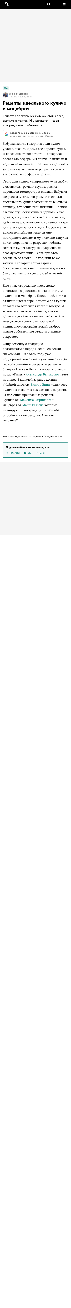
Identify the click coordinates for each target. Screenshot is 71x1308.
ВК (29, 453)
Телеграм (15, 453)
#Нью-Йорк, (43, 436)
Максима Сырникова (36, 400)
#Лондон (56, 436)
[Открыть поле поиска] (49, 4)
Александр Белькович (42, 374)
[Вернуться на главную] (7, 4)
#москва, (9, 436)
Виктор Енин (40, 384)
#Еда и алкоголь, (25, 436)
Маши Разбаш (32, 405)
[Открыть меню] (64, 4)
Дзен (42, 453)
